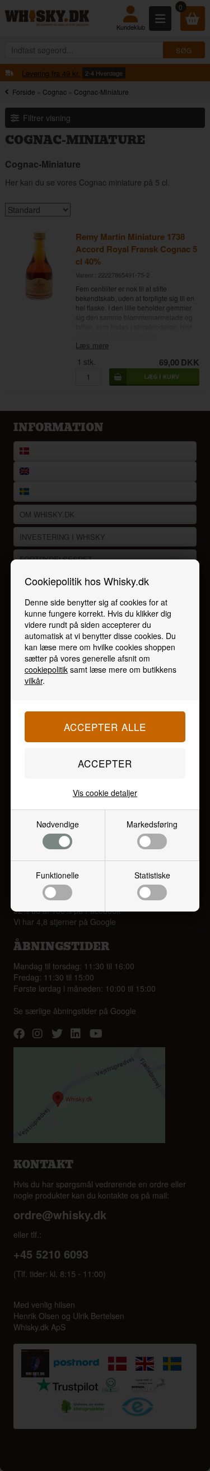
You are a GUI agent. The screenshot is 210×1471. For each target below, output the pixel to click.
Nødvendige (57, 824)
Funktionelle (57, 875)
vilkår (34, 680)
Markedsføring (152, 824)
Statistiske (152, 875)
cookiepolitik (46, 669)
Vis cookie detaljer (105, 792)
